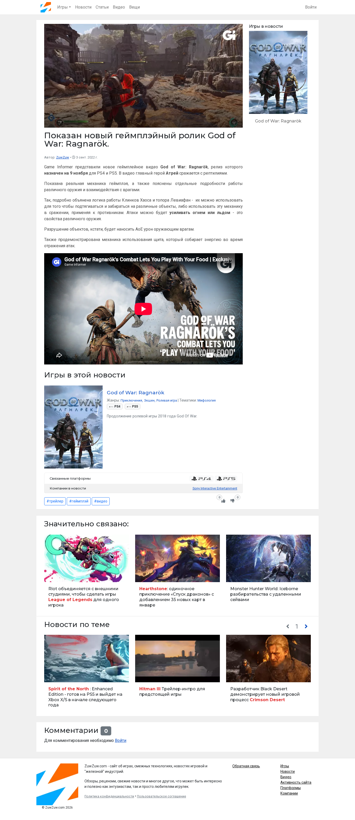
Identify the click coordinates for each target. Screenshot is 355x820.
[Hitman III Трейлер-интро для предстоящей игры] (177, 673)
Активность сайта (295, 782)
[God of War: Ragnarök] (278, 79)
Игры (284, 766)
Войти (311, 7)
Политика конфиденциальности (109, 796)
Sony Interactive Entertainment (215, 488)
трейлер (56, 501)
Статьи (102, 7)
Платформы (290, 788)
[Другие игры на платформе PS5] (226, 479)
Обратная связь (246, 766)
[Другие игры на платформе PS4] (201, 479)
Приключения (131, 400)
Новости (83, 7)
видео (102, 501)
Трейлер (52, 675)
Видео (119, 7)
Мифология (207, 400)
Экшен (149, 400)
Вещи (134, 7)
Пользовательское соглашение (161, 796)
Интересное (237, 575)
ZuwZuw (62, 157)
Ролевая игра (166, 400)
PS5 (135, 406)
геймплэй (80, 501)
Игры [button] (62, 7)
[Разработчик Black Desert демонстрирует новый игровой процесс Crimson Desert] (268, 673)
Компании (289, 793)
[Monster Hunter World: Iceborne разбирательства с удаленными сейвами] (268, 573)
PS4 (117, 406)
